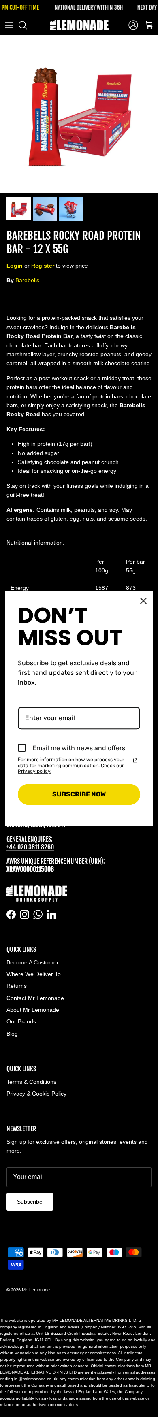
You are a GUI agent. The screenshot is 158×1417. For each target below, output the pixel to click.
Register (42, 265)
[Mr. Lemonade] (79, 25)
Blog (12, 1033)
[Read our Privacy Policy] (135, 760)
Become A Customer (32, 962)
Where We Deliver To (33, 974)
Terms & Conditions (31, 1082)
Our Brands (21, 1021)
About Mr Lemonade (32, 1009)
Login (14, 265)
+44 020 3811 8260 (30, 847)
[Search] (27, 25)
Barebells (27, 280)
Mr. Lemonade (36, 1289)
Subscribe (30, 1201)
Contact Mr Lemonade (35, 998)
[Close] (143, 601)
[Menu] (9, 25)
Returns (16, 986)
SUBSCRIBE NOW (79, 794)
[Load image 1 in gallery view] (79, 114)
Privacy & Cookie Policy (36, 1093)
